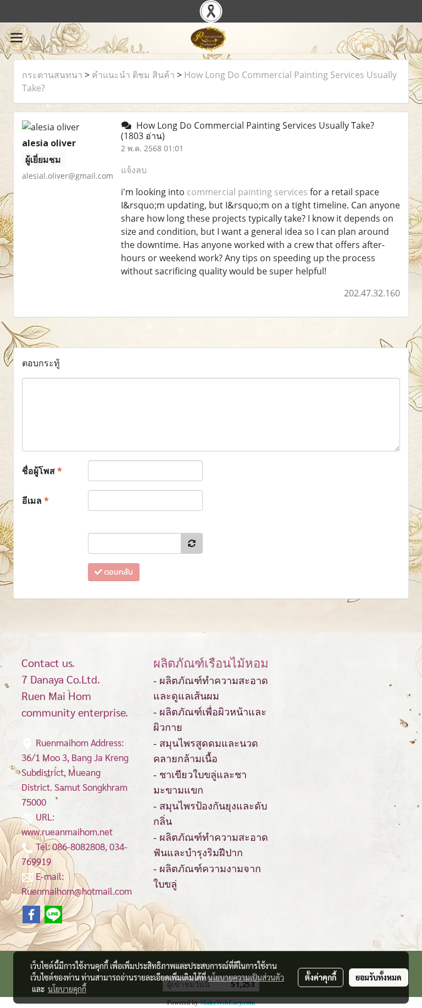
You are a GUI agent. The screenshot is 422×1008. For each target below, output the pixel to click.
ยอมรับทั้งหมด (379, 977)
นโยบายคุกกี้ (67, 989)
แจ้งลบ (134, 170)
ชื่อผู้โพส (42, 471)
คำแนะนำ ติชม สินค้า (133, 75)
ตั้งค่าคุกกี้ (320, 977)
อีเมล (35, 500)
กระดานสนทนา (52, 75)
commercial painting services (247, 192)
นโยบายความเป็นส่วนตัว (246, 977)
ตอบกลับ (117, 572)
